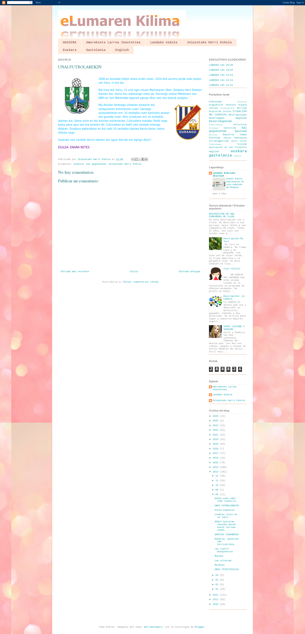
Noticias (213, 135)
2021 (216, 435)
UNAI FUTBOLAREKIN (227, 505)
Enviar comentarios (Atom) (141, 282)
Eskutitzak (230, 128)
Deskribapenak (220, 121)
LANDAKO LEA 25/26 (221, 65)
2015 (216, 462)
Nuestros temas (235, 134)
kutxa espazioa (224, 510)
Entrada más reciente (75, 271)
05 (218, 494)
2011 (216, 599)
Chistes (227, 111)
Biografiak (215, 111)
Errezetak (214, 128)
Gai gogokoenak (96, 164)
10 (218, 485)
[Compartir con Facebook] (143, 159)
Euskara (69, 50)
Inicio (134, 271)
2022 (216, 430)
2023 (216, 425)
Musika (219, 556)
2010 (216, 604)
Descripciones (238, 114)
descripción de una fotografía (228, 147)
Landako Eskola (222, 394)
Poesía (227, 138)
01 (218, 589)
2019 (216, 444)
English (122, 50)
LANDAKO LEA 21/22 (221, 85)
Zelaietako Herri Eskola (209, 42)
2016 (216, 458)
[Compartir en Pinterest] (146, 159)
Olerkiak (214, 138)
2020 (216, 439)
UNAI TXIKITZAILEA (227, 569)
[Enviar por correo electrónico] (133, 159)
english (214, 151)
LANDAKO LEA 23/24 (221, 75)
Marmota (220, 565)
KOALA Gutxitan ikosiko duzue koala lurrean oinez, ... (225, 525)
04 (218, 575)
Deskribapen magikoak (228, 118)
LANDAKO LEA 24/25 (221, 70)
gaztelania (220, 155)
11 (218, 480)
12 (218, 476)
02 (218, 584)
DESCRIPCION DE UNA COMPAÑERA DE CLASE (221, 215)
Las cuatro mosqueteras (224, 550)
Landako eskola (163, 42)
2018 (216, 448)
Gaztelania (96, 50)
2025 (216, 420)
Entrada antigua (189, 271)
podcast (238, 156)
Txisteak (242, 144)
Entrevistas (240, 124)
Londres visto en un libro (226, 516)
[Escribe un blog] (136, 159)
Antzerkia (242, 102)
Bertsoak (242, 108)
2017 (216, 453)
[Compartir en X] (139, 159)
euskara (78, 164)
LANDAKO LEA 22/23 (221, 80)
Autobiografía (227, 108)
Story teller (239, 141)
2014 (216, 467)
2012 (216, 595)
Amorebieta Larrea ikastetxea (225, 388)
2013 (216, 472)
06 (218, 489)
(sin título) (231, 268)
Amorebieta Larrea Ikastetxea (113, 42)
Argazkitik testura (222, 105)
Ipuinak (241, 131)
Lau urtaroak (223, 560)
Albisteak (215, 101)
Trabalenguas (215, 144)
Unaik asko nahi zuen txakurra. (226, 500)
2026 (216, 416)
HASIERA (69, 42)
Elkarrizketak (216, 125)
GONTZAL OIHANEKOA (227, 534)
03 (218, 580)
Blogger (200, 627)
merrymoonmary (153, 627)
